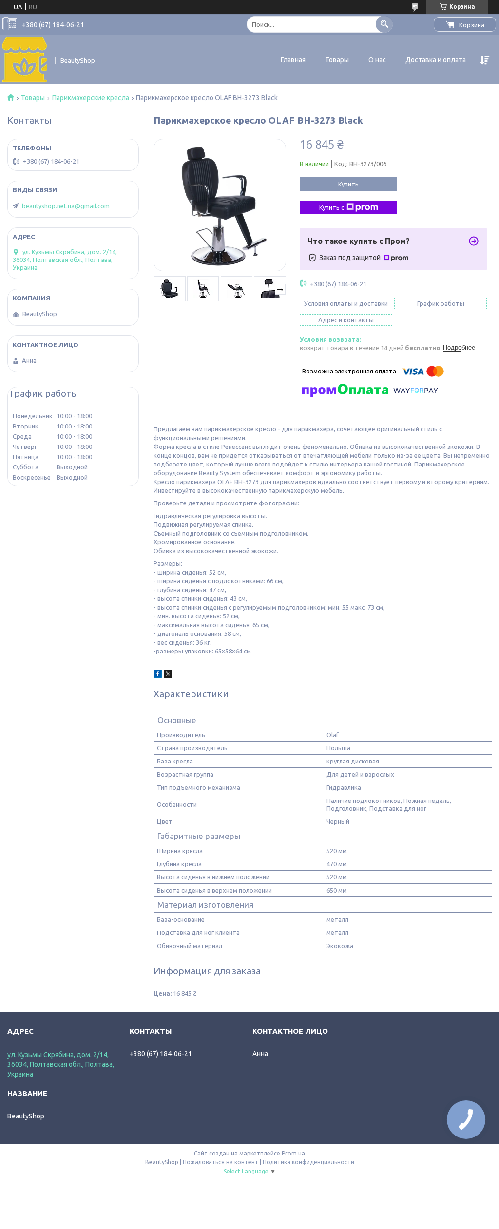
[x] (168, 675)
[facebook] (158, 675)
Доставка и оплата (435, 60)
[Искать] (384, 24)
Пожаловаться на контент (220, 1162)
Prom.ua (293, 1153)
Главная (293, 60)
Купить (348, 184)
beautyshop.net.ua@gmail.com (66, 206)
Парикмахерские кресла (90, 98)
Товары (337, 60)
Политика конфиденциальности (308, 1162)
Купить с (331, 207)
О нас (377, 60)
